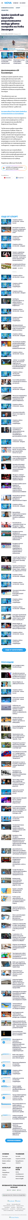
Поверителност (5, 1208)
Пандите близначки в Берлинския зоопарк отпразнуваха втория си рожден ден (19, 745)
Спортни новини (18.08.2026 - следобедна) (17, 373)
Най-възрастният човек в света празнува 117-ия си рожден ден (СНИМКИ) (19, 1015)
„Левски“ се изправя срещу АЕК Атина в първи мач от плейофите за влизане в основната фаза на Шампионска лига (19, 364)
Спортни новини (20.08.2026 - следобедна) (17, 285)
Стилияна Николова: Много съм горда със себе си (18, 414)
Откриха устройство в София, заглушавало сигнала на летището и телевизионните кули (19, 927)
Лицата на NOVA (20, 1158)
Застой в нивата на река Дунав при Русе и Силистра (19, 908)
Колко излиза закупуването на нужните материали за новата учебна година (18, 900)
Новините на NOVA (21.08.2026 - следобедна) (18, 1080)
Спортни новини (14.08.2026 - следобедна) (17, 600)
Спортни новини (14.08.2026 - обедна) (18, 607)
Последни (5, 1156)
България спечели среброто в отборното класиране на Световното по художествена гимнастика (19, 535)
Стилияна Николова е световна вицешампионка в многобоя (19, 593)
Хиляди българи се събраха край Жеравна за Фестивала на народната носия (19, 872)
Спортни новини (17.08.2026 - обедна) (18, 440)
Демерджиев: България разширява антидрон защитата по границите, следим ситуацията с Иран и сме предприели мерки (19, 995)
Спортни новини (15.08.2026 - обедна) (18, 575)
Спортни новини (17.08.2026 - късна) (18, 405)
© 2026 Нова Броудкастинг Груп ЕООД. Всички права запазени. (14, 1214)
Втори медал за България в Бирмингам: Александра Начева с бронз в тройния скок (19, 626)
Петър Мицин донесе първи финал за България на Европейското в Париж (19, 498)
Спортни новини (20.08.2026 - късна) (18, 276)
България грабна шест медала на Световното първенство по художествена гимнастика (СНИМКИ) (19, 487)
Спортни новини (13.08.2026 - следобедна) (17, 641)
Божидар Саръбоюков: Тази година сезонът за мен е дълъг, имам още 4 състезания (19, 617)
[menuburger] (2, 3)
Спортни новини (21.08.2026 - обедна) (18, 245)
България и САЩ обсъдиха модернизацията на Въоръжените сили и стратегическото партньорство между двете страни (19, 840)
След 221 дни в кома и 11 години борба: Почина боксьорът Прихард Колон (19, 559)
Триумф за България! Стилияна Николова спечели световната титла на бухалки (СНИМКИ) (19, 468)
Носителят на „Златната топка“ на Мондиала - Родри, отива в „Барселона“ (19, 525)
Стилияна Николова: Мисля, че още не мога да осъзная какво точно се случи (19, 450)
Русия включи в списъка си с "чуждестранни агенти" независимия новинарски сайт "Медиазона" (19, 755)
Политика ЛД (12, 1208)
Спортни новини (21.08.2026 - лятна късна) (18, 221)
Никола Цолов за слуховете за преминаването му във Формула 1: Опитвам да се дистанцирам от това (19, 432)
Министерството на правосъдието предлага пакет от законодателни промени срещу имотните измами (19, 1107)
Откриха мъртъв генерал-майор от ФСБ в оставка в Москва (19, 1117)
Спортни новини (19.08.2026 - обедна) (18, 334)
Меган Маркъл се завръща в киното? (18, 682)
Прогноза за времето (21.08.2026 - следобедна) (19, 1064)
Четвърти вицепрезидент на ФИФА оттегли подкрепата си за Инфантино (18, 302)
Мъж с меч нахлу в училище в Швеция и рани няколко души (18, 1056)
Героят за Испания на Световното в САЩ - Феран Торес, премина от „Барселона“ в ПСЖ (19, 568)
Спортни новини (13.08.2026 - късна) (18, 633)
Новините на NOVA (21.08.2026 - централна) (18, 818)
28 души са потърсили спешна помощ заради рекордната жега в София (19, 947)
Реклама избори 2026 (16, 1204)
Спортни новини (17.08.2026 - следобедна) (17, 421)
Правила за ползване (21, 1208)
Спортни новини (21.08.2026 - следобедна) (17, 238)
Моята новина (6, 1161)
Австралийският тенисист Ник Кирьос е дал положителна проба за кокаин (19, 327)
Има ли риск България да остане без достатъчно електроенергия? (18, 917)
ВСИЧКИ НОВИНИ (14, 1140)
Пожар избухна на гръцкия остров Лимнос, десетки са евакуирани (18, 720)
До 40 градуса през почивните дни (18, 666)
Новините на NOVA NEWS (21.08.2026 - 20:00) (18, 791)
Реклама (8, 1204)
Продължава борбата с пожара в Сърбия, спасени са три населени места (19, 1097)
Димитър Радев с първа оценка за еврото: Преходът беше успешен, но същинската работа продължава (18, 983)
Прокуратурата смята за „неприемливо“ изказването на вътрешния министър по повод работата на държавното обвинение (19, 1129)
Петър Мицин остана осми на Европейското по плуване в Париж (19, 458)
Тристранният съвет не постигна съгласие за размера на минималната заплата (19, 956)
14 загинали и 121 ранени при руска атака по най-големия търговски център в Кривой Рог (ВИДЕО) (19, 937)
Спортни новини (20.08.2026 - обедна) (18, 291)
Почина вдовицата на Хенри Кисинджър (19, 727)
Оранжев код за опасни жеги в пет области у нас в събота (18, 973)
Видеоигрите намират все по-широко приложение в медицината (19, 800)
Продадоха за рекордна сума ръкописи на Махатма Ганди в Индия (19, 773)
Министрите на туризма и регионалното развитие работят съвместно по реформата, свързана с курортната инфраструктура (19, 1045)
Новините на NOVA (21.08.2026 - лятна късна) (18, 699)
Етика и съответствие (8, 1210)
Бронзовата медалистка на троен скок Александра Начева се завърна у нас (19, 515)
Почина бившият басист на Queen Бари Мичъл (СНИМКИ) (19, 1033)
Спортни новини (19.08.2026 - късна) (18, 310)
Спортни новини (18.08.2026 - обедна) (18, 388)
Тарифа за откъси (20, 1205)
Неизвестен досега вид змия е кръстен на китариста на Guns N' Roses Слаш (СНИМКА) (19, 675)
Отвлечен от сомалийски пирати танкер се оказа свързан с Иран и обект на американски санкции (19, 709)
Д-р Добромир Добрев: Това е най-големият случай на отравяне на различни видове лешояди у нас (19, 810)
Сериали (4, 1174)
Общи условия (19, 1207)
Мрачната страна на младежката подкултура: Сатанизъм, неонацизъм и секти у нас (19, 861)
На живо (22, 3)
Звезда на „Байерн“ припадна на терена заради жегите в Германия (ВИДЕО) (18, 477)
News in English (19, 1178)
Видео (4, 1163)
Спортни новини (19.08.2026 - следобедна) (17, 319)
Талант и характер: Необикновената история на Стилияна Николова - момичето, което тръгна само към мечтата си (19, 256)
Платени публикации (19, 1210)
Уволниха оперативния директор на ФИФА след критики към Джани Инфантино (19, 398)
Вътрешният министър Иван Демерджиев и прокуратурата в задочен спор (18, 882)
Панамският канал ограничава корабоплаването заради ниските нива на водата (18, 828)
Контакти (13, 1207)
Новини (15, 3)
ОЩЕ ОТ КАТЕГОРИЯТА (14, 650)
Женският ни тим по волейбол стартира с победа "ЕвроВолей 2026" (19, 230)
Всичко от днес (6, 1158)
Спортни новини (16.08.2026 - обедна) (18, 505)
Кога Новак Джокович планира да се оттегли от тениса (19, 381)
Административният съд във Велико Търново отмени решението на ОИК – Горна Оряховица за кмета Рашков (19, 1024)
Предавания (5, 1172)
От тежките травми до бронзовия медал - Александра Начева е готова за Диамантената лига (19, 345)
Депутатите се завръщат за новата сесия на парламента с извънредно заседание (19, 851)
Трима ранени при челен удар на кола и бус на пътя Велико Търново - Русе (18, 736)
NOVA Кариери (20, 1176)
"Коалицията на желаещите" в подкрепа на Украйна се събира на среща (18, 1006)
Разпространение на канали (9, 1205)
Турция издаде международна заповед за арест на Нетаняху (18, 1088)
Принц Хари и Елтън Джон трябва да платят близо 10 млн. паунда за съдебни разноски (18, 783)
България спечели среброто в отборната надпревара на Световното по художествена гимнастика (17, 548)
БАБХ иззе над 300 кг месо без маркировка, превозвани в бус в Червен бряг (19, 964)
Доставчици (7, 1207)
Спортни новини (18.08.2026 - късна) (18, 352)
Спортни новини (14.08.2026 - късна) (18, 583)
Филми (4, 1177)
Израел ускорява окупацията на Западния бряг (17, 890)
